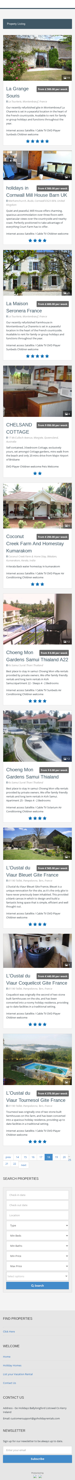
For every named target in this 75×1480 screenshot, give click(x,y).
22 (14, 1163)
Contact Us (9, 1383)
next (23, 1165)
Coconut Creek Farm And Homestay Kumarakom (35, 543)
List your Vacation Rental (18, 1374)
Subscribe (37, 1459)
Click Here (9, 1331)
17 (40, 1157)
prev (8, 1157)
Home (6, 1356)
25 (69, 1160)
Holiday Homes (12, 1365)
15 (25, 1157)
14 (17, 1157)
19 (56, 1157)
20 (64, 1157)
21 (6, 1163)
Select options (15, 1276)
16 (33, 1157)
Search (39, 1285)
